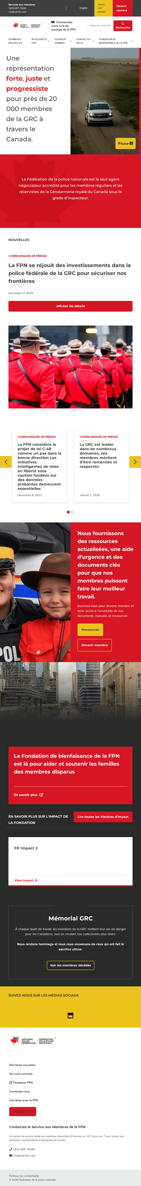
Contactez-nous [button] (83, 41)
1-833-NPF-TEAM (17, 8)
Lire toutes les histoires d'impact (103, 817)
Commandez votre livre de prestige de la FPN (63, 25)
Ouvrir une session (102, 8)
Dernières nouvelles (15, 41)
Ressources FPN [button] (39, 41)
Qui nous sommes (21, 1074)
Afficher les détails (70, 306)
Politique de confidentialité (24, 1175)
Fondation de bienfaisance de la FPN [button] (113, 41)
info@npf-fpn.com (17, 11)
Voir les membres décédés (70, 965)
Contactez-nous (19, 1091)
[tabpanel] (39, 465)
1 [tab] (68, 512)
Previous (6, 462)
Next (135, 462)
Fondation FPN (22, 1083)
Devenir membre (121, 8)
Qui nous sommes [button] (60, 41)
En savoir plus (52, 795)
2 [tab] (72, 512)
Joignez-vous (22, 1111)
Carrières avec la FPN (23, 1100)
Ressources (90, 629)
